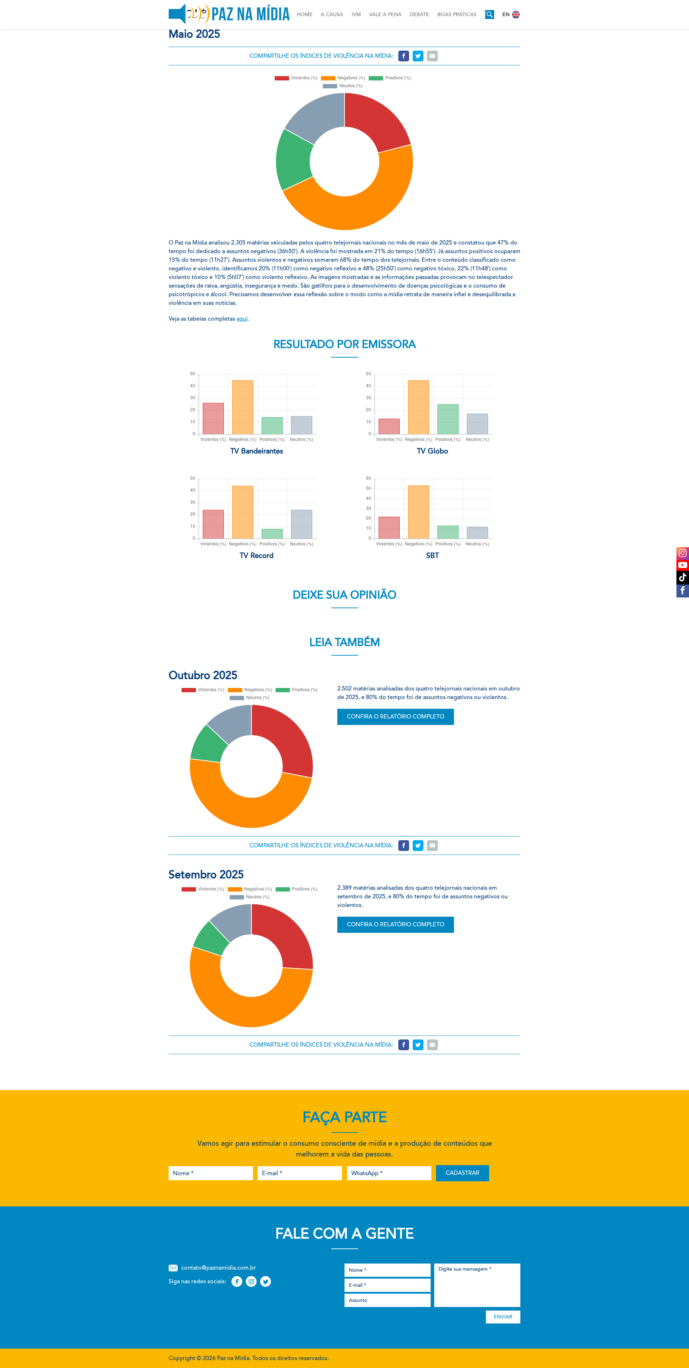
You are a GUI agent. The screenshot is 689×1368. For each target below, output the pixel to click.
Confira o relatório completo (395, 716)
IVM (356, 14)
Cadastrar (462, 1173)
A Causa (332, 14)
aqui (242, 318)
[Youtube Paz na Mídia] (682, 565)
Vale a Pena (385, 14)
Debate (419, 14)
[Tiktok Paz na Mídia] (682, 578)
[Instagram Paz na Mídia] (682, 553)
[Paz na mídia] (229, 14)
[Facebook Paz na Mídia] (682, 591)
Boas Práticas (457, 14)
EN (506, 14)
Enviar (503, 1316)
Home (305, 14)
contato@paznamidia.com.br (218, 1267)
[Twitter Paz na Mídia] (265, 1281)
